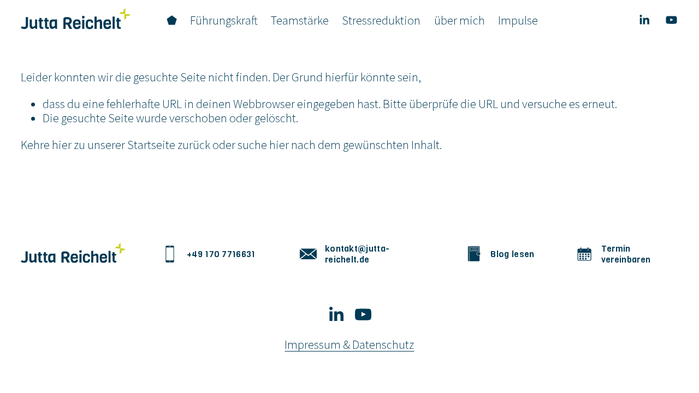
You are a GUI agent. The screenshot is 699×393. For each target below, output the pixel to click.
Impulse (518, 20)
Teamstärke (300, 20)
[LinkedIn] (644, 20)
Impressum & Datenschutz (349, 344)
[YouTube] (671, 20)
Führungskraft (224, 20)
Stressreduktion (381, 20)
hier (62, 144)
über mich (459, 20)
